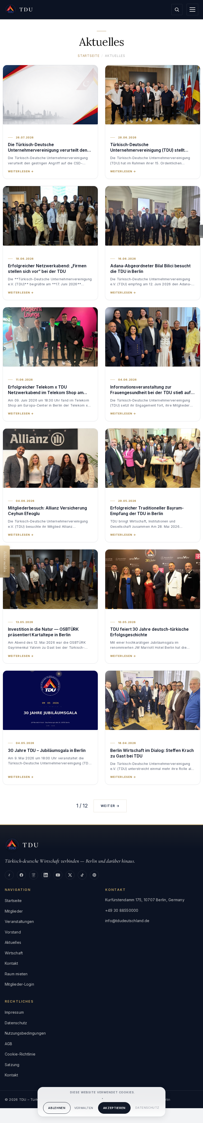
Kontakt (11, 963)
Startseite (88, 56)
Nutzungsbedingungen (25, 1033)
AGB (8, 1043)
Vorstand (13, 932)
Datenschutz (147, 1108)
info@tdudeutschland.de (127, 920)
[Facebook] (21, 875)
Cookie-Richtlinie (20, 1054)
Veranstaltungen (19, 921)
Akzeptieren (114, 1108)
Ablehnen (56, 1108)
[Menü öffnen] (192, 9)
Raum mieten (16, 974)
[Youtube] (57, 875)
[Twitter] (70, 875)
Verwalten (83, 1108)
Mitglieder (14, 911)
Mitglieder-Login (19, 984)
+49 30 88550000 (122, 910)
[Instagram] (33, 875)
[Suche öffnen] (176, 9)
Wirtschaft (14, 953)
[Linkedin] (45, 875)
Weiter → (110, 806)
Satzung (12, 1064)
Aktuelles (13, 942)
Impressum (14, 1012)
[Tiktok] (82, 875)
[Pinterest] (94, 875)
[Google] (9, 875)
